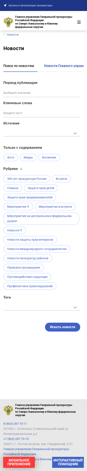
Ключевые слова (17, 103)
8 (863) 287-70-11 (15, 423)
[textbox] (41, 133)
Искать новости (62, 327)
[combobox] (41, 135)
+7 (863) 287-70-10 (16, 439)
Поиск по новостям (18, 66)
